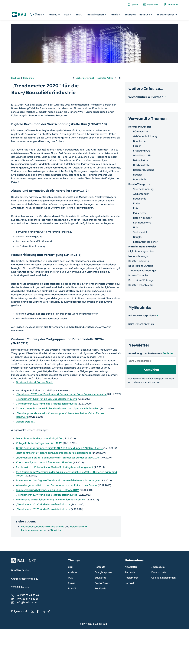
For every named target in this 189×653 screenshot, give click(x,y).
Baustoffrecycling (138, 260)
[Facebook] (38, 611)
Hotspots (100, 566)
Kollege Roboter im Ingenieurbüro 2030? (39, 443)
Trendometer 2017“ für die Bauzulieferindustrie (43, 509)
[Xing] (49, 611)
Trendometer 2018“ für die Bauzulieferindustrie (43, 504)
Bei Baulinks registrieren (142, 315)
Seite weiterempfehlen (141, 323)
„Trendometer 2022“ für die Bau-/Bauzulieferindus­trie (46, 398)
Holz (135, 227)
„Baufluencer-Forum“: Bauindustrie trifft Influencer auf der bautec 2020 (57, 457)
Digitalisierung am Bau (141, 251)
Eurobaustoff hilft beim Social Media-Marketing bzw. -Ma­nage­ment (54, 467)
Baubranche (28, 526)
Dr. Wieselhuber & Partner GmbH (34, 382)
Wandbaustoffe (142, 155)
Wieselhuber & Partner (146, 97)
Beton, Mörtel (141, 160)
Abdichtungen (141, 193)
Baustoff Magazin (139, 184)
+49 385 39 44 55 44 (28, 595)
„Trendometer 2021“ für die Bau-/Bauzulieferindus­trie (46, 403)
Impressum (158, 566)
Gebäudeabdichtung (145, 136)
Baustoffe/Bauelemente (50, 526)
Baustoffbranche (138, 275)
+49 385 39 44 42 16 (28, 598)
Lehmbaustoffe (142, 222)
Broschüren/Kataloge (140, 280)
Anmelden (130, 572)
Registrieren (132, 577)
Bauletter (168, 353)
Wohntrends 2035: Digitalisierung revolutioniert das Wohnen (50, 499)
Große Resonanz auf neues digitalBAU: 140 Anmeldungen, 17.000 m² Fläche (59, 447)
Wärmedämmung (143, 188)
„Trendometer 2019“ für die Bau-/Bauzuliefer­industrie (46, 494)
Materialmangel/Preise (142, 246)
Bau (70, 566)
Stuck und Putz (141, 150)
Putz (135, 208)
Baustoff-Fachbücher (140, 284)
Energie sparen (103, 572)
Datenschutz (158, 572)
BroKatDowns (103, 583)
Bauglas (138, 174)
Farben (137, 145)
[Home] (37, 562)
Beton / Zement (142, 217)
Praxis (71, 583)
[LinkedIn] (44, 611)
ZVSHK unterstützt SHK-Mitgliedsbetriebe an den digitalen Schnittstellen (57, 408)
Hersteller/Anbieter (139, 126)
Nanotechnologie (138, 256)
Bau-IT (79, 14)
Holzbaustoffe (141, 165)
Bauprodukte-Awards (140, 265)
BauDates (130, 14)
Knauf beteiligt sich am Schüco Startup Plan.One (44, 462)
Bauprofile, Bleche (143, 169)
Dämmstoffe (140, 131)
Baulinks (15, 78)
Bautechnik (139, 179)
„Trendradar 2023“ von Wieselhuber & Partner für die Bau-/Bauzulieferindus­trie (61, 394)
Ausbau (72, 572)
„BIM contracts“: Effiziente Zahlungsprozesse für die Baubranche (53, 452)
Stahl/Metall (140, 232)
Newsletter (131, 566)
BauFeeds (100, 588)
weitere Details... (25, 421)
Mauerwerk (139, 212)
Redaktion (28, 78)
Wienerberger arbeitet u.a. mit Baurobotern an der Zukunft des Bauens (56, 485)
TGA (70, 577)
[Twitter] (33, 611)
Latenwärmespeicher (145, 241)
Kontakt (129, 583)
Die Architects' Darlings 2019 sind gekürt (39, 438)
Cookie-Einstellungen (163, 577)
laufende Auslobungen (144, 270)
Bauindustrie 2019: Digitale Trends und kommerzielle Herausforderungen (57, 480)
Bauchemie (139, 141)
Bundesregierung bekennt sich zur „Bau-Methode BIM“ (47, 489)
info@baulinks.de (26, 602)
